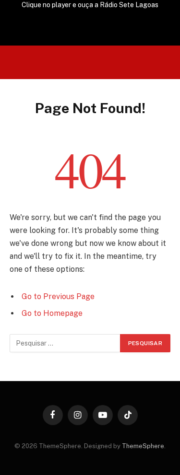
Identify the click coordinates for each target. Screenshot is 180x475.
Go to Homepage (52, 313)
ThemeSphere (143, 446)
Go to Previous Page (58, 296)
